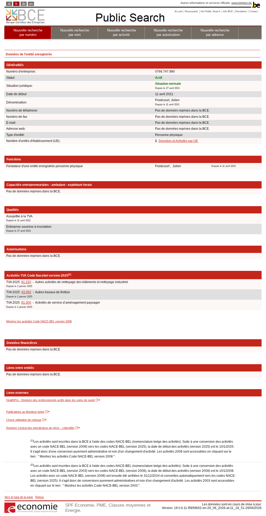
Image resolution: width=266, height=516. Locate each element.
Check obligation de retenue (23, 419)
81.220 (26, 282)
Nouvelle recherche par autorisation (168, 32)
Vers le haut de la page (18, 497)
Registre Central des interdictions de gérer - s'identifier (40, 427)
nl (9, 4)
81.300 (26, 302)
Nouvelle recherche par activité (121, 32)
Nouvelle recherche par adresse (215, 32)
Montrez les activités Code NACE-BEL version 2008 (39, 321)
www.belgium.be (241, 2)
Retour (39, 497)
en (31, 4)
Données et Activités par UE (178, 141)
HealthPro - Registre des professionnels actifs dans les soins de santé (50, 400)
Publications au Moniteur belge (25, 411)
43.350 (26, 292)
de (23, 4)
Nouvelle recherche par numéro (28, 32)
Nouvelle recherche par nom (74, 32)
